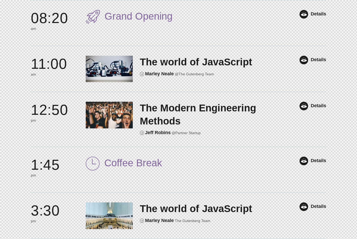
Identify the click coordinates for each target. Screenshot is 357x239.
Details (318, 13)
